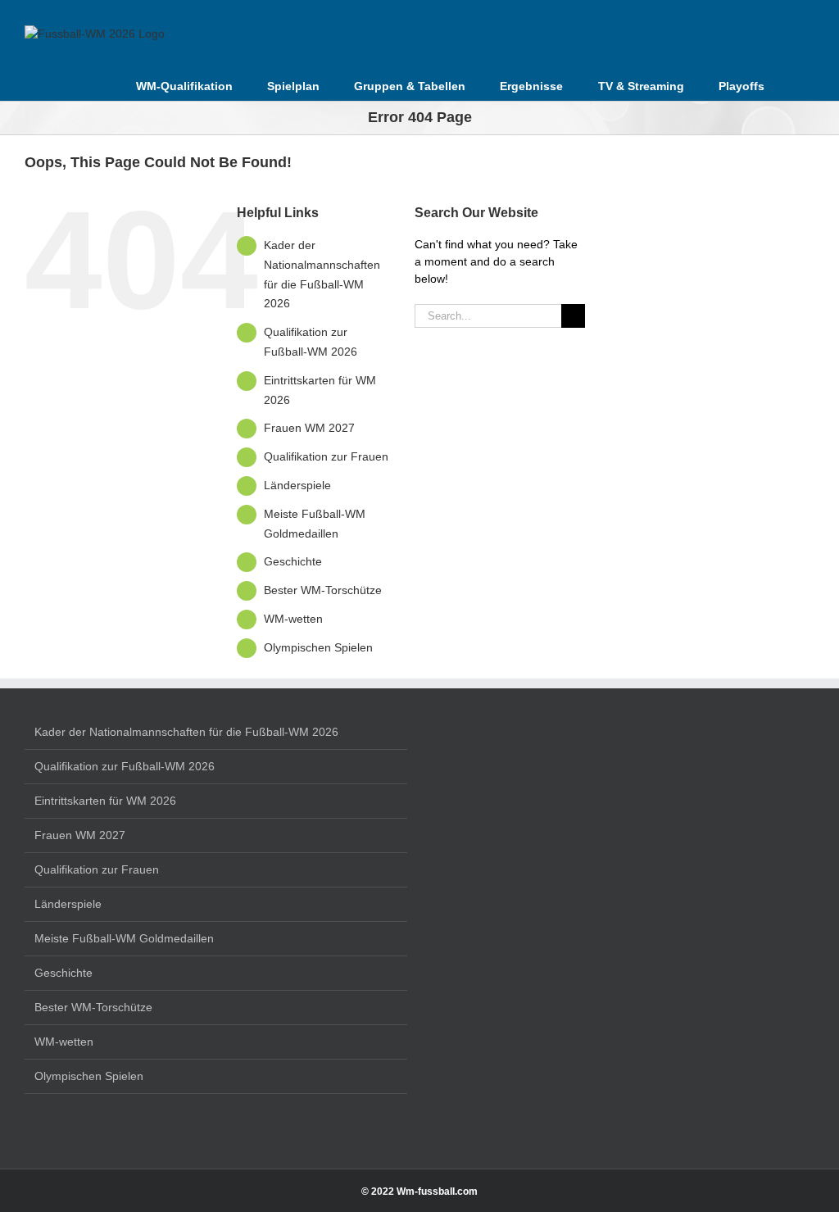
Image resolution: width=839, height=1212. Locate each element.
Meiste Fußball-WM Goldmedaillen (124, 938)
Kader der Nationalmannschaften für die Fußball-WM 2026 (186, 731)
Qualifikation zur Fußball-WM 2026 (124, 766)
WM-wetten (293, 618)
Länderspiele (297, 485)
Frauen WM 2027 (309, 427)
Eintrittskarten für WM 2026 (105, 800)
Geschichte (293, 561)
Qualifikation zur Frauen (326, 456)
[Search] (789, 84)
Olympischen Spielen (318, 647)
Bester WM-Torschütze (323, 590)
